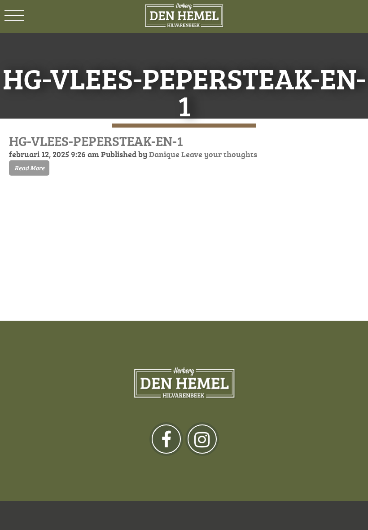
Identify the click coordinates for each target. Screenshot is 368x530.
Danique (164, 154)
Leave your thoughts (219, 154)
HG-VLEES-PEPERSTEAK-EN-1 (96, 141)
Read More (29, 167)
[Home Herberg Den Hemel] (184, 16)
